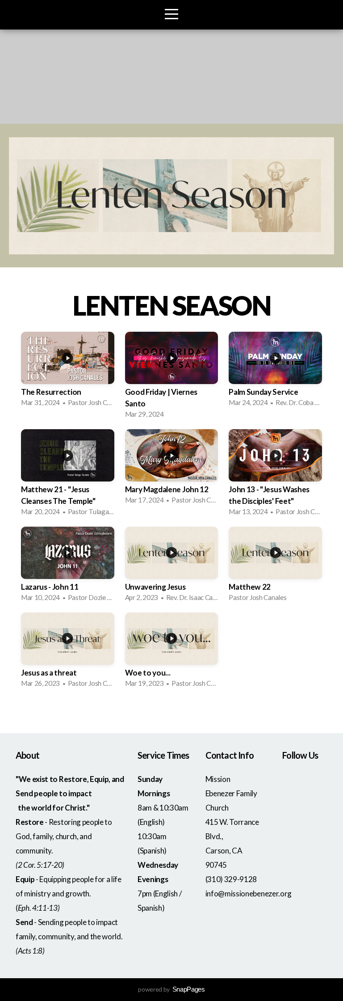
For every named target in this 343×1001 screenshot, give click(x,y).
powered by (171, 989)
